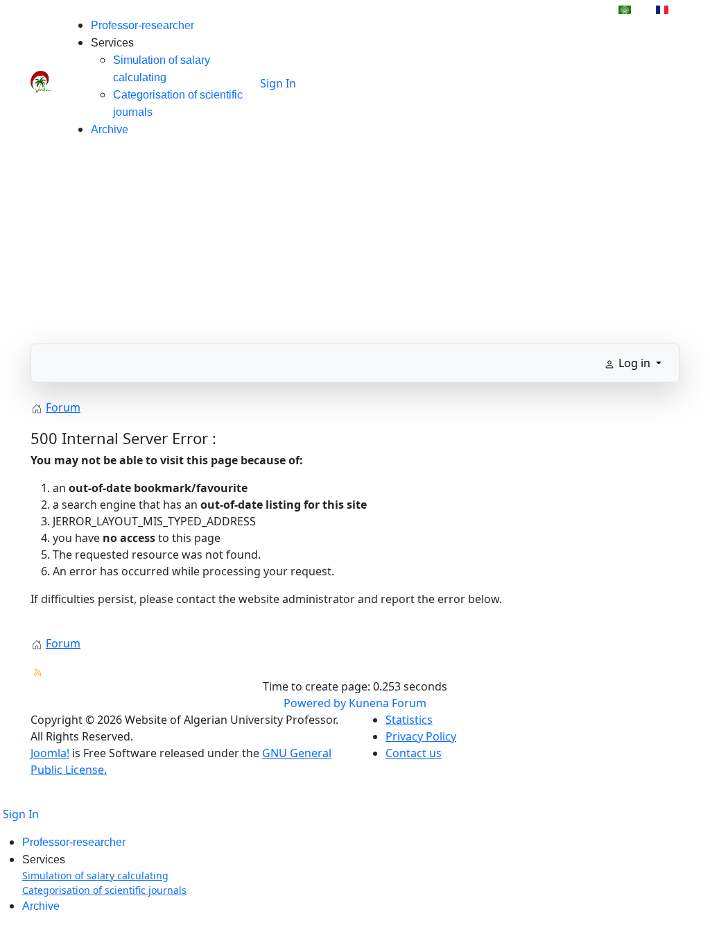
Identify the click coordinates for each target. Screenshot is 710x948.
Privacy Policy (421, 736)
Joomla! (50, 753)
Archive (109, 129)
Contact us (414, 753)
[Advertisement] (355, 246)
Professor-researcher (142, 25)
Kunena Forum (387, 703)
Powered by (315, 703)
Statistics (409, 719)
